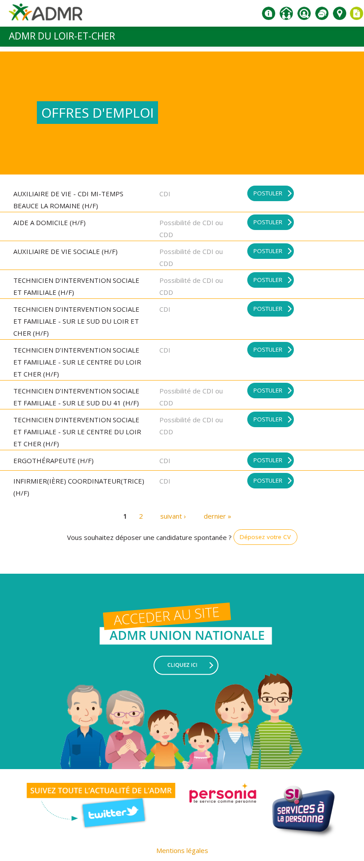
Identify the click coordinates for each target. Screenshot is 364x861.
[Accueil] (45, 15)
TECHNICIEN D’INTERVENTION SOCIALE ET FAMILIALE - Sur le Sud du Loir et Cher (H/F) (76, 321)
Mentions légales (182, 850)
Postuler (267, 193)
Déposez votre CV (265, 537)
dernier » (217, 516)
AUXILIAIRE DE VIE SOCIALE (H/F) (65, 251)
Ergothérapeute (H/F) (53, 460)
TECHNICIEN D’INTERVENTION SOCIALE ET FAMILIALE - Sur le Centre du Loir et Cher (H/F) (77, 361)
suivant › (173, 516)
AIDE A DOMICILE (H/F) (49, 222)
